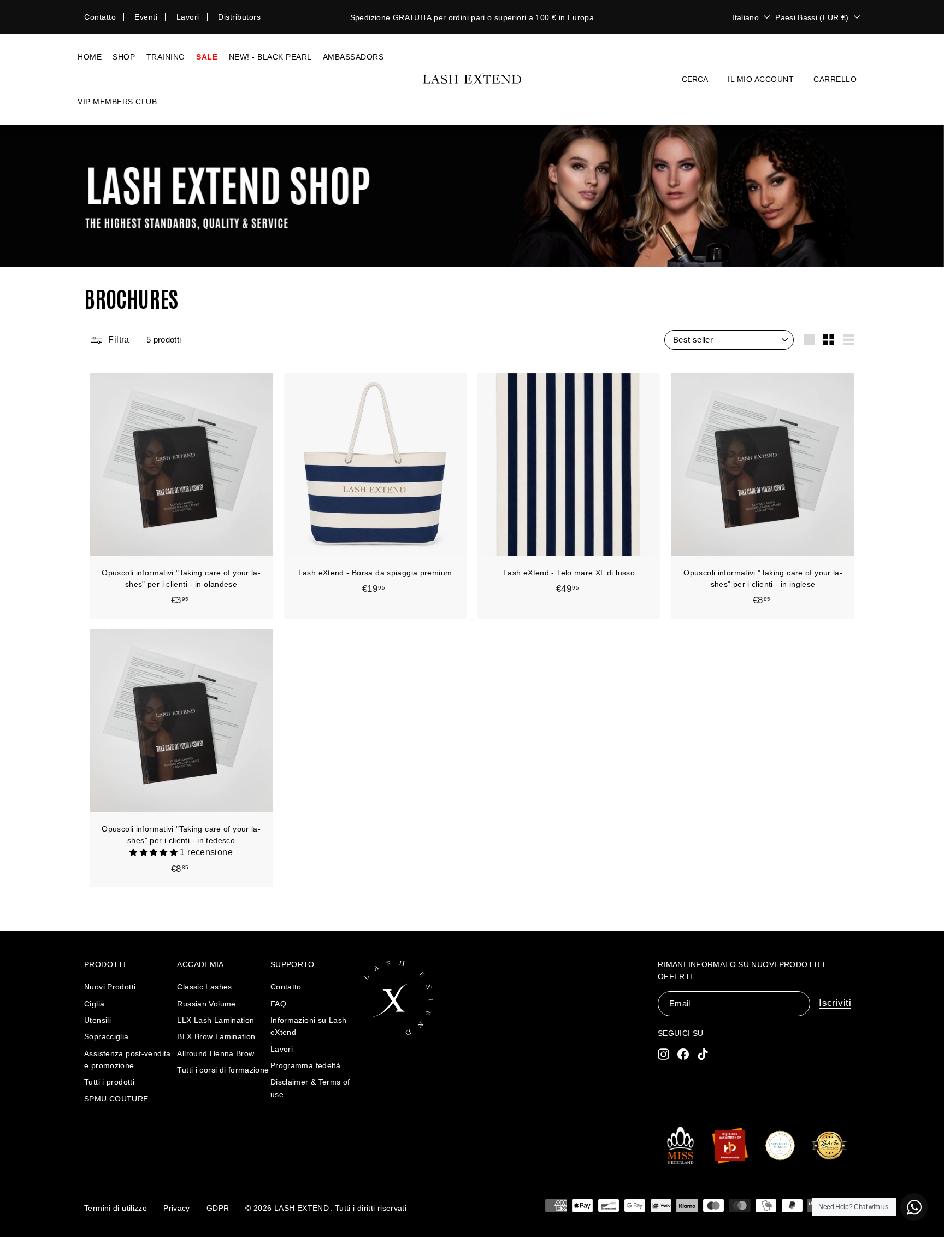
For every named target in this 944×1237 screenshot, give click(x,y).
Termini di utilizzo (115, 1208)
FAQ (278, 1003)
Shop (124, 56)
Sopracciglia (106, 1036)
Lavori (187, 17)
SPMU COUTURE (116, 1098)
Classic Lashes (204, 986)
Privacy (176, 1208)
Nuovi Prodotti (109, 986)
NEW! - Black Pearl (270, 56)
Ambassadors (353, 56)
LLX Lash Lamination (215, 1020)
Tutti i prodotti (109, 1081)
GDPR (217, 1208)
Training (165, 56)
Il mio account (761, 79)
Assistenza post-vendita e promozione (127, 1059)
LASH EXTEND (301, 1208)
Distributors (239, 17)
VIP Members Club (117, 101)
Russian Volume (206, 1003)
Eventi (145, 17)
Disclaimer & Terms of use (310, 1087)
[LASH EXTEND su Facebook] (683, 1053)
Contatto (100, 17)
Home (90, 56)
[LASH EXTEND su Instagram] (663, 1053)
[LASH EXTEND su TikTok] (703, 1053)
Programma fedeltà (305, 1065)
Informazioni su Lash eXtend (308, 1026)
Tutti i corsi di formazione (223, 1069)
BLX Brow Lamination (216, 1036)
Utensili (97, 1020)
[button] (154, 852)
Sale (206, 56)
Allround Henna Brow (215, 1053)
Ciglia (94, 1003)
